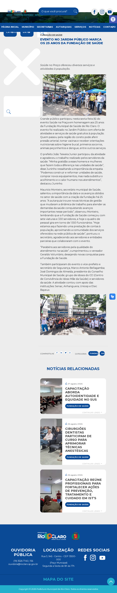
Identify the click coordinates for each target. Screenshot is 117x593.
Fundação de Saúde (51, 35)
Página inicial (10, 27)
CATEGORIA (11, 32)
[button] (113, 19)
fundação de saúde (94, 354)
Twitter (65, 353)
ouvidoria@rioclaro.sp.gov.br (23, 564)
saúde (103, 353)
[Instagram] (102, 11)
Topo (111, 581)
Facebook (57, 353)
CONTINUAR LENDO (91, 412)
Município (28, 27)
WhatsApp (70, 353)
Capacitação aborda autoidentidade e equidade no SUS (82, 394)
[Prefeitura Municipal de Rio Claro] (17, 11)
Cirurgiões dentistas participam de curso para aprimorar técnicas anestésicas (78, 440)
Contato (109, 27)
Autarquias (64, 27)
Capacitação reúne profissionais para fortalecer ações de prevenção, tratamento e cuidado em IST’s (83, 489)
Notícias (94, 27)
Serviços (80, 27)
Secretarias (45, 27)
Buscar (75, 11)
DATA (26, 32)
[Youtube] (109, 11)
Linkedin (61, 353)
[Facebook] (94, 11)
